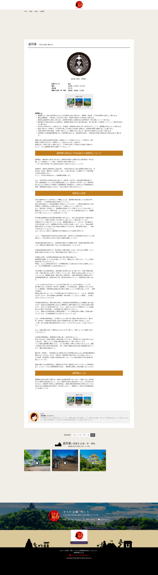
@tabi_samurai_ (75, 519)
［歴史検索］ (67, 435)
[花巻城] (65, 460)
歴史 (31, 11)
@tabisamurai (105, 519)
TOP (25, 11)
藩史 (36, 11)
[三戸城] (93, 460)
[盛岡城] (37, 460)
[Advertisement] (55, 26)
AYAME (43, 416)
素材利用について (79, 552)
